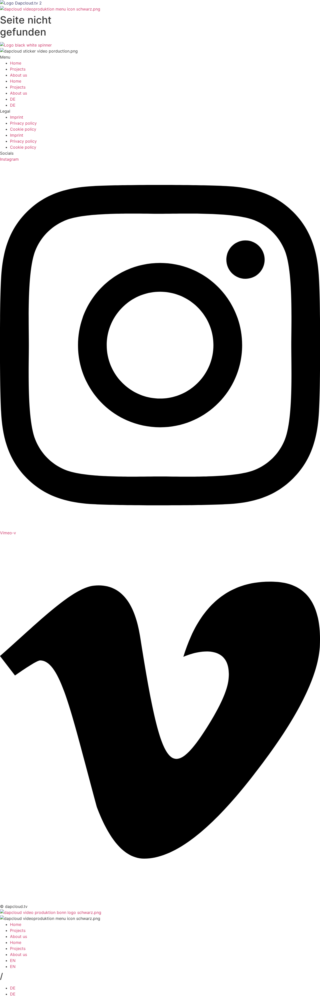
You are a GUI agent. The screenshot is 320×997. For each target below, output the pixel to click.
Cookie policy (23, 129)
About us (18, 75)
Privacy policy (23, 123)
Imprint (16, 117)
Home (15, 63)
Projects (18, 69)
